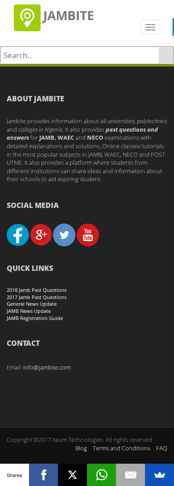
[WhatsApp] (101, 475)
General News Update (32, 303)
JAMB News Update (29, 310)
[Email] (130, 475)
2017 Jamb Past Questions (36, 297)
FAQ (161, 448)
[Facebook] (43, 475)
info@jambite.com (46, 367)
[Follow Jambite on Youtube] (88, 234)
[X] (72, 475)
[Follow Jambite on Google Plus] (41, 234)
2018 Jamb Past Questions (36, 290)
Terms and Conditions (121, 448)
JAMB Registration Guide (35, 318)
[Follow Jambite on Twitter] (64, 234)
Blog (81, 448)
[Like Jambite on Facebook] (18, 234)
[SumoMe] (159, 475)
